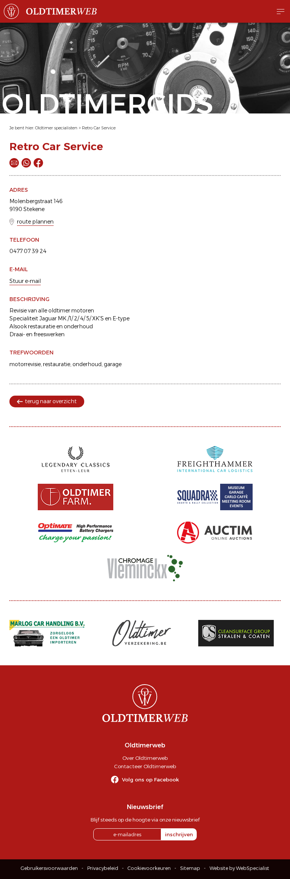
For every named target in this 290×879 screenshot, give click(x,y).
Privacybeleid (102, 868)
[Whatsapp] (26, 163)
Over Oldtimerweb (145, 758)
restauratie (56, 364)
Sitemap (190, 868)
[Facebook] (38, 163)
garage (113, 364)
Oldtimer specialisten (56, 127)
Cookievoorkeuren (149, 868)
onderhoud (87, 364)
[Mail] (14, 163)
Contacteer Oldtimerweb (145, 766)
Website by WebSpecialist (239, 868)
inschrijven (179, 834)
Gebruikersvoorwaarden (49, 868)
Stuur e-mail (25, 281)
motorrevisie (25, 364)
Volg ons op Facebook (150, 780)
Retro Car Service (99, 127)
